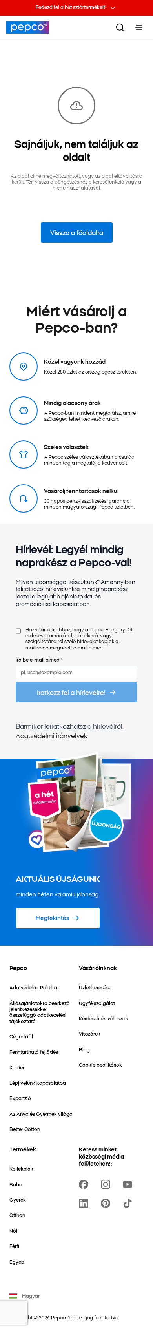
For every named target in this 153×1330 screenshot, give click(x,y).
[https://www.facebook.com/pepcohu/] (85, 1184)
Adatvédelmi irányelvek (51, 735)
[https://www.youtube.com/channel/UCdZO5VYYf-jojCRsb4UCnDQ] (129, 1184)
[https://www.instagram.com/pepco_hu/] (107, 1184)
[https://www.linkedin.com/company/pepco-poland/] (85, 1203)
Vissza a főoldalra (76, 232)
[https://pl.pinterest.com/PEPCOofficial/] (107, 1203)
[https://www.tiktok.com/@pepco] (129, 1203)
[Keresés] (120, 27)
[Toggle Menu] (139, 27)
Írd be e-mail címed (39, 659)
